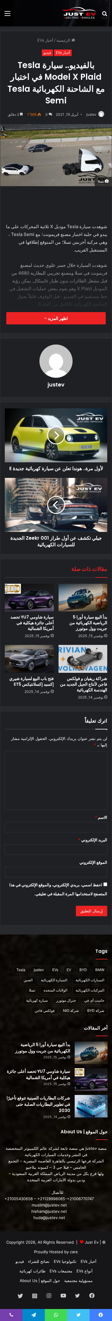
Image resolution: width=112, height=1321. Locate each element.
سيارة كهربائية (37, 1000)
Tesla (20, 970)
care (74, 1251)
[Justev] (79, 13)
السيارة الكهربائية (54, 980)
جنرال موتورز (66, 1000)
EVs (55, 970)
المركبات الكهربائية (90, 990)
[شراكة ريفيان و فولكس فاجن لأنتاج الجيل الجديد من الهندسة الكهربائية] (83, 658)
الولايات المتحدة (55, 990)
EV (69, 970)
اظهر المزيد (57, 318)
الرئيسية (63, 40)
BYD (83, 970)
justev (91, 114)
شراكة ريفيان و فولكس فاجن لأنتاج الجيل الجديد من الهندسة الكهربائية (83, 684)
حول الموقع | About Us (40, 1280)
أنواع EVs (84, 1271)
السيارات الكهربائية (90, 980)
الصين (28, 980)
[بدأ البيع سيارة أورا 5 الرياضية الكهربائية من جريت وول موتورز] (83, 597)
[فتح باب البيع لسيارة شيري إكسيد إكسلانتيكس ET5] (29, 658)
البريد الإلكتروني (92, 839)
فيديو (47, 52)
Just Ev (92, 1242)
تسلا (32, 990)
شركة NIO (71, 1010)
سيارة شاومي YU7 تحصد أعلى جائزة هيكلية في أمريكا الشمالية (32, 622)
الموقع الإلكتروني (93, 862)
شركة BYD (95, 1010)
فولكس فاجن (45, 1010)
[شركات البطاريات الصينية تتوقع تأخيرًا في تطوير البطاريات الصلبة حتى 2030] (91, 1106)
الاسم (101, 817)
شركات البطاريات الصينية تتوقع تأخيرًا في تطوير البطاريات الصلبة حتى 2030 (38, 1104)
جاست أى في (94, 1000)
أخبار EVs (45, 40)
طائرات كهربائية (32, 1271)
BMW (99, 970)
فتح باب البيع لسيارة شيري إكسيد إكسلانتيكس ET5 (31, 681)
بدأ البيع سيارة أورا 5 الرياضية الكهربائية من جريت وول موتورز (88, 622)
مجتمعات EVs (61, 1271)
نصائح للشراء (39, 1261)
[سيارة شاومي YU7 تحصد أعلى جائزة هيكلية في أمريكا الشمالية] (29, 597)
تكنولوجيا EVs (65, 1261)
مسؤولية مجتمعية (78, 1280)
